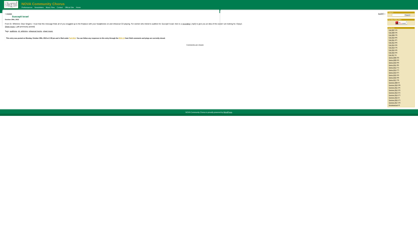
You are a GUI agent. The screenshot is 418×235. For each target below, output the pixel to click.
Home (78, 7)
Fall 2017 (391, 55)
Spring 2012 (392, 68)
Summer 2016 (393, 100)
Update (9, 14)
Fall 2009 (391, 35)
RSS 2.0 (122, 38)
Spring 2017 (392, 80)
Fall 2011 (391, 40)
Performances (27, 7)
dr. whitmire (23, 31)
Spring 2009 (392, 60)
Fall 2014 (391, 48)
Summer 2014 (393, 95)
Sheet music (10, 27)
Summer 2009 (393, 83)
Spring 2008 (392, 58)
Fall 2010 (391, 38)
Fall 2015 (391, 50)
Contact (60, 7)
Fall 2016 (391, 53)
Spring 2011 (392, 65)
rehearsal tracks (35, 31)
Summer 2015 (393, 98)
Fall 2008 (391, 33)
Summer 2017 (393, 103)
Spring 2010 (392, 63)
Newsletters (39, 7)
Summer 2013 (393, 93)
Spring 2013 (392, 70)
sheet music (48, 31)
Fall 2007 (391, 30)
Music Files (50, 7)
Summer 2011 (393, 88)
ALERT (381, 14)
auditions (13, 31)
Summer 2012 (393, 90)
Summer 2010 (393, 85)
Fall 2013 (391, 45)
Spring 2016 (392, 78)
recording (186, 24)
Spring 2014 (392, 73)
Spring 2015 (392, 75)
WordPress (227, 112)
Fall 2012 (391, 43)
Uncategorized (393, 105)
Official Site (69, 7)
